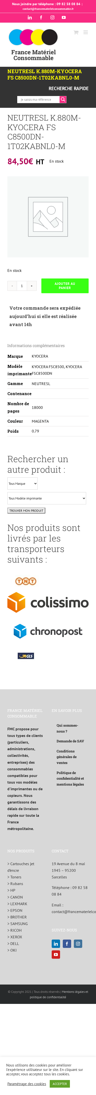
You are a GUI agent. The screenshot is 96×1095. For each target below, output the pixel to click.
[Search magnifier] (63, 99)
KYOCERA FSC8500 (48, 366)
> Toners (14, 876)
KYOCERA (40, 356)
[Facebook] (67, 944)
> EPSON (14, 910)
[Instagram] (78, 944)
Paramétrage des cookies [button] (26, 1084)
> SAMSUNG (17, 923)
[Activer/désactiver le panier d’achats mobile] (76, 32)
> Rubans (15, 883)
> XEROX (14, 936)
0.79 (35, 431)
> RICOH (14, 930)
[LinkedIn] (56, 944)
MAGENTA (40, 421)
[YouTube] (56, 954)
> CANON (15, 897)
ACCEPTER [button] (60, 1084)
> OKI (12, 950)
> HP (11, 890)
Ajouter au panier (65, 285)
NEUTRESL (41, 383)
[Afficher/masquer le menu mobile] (86, 32)
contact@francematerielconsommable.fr (48, 9)
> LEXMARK (17, 903)
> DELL (13, 943)
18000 (37, 407)
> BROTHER (17, 917)
